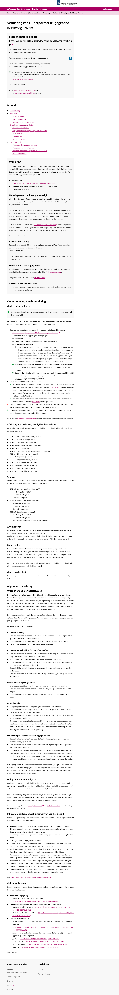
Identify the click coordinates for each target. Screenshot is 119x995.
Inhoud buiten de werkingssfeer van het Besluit (29, 151)
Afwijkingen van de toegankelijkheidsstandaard (29, 131)
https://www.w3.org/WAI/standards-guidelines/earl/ (39, 947)
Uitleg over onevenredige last (23, 148)
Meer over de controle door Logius (22, 79)
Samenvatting (15, 111)
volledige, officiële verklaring (24, 90)
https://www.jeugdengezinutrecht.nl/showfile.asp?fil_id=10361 (36, 333)
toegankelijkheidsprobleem (25, 93)
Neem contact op (54, 272)
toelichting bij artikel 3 (54, 806)
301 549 (55, 387)
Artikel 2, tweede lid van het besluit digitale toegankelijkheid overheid (31, 877)
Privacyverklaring (44, 974)
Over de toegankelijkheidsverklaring (17, 971)
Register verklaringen (40, 9)
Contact (10, 989)
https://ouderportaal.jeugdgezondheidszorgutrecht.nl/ (34, 183)
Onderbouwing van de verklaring (22, 125)
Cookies (40, 970)
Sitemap (10, 981)
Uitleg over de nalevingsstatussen (24, 145)
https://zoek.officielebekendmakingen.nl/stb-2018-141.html (35, 901)
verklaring (36, 402)
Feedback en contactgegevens (23, 122)
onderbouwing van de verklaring (45, 225)
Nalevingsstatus (18, 116)
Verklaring (13, 114)
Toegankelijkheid (13, 977)
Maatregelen (17, 136)
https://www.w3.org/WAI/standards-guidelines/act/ (48, 944)
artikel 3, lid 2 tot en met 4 (36, 806)
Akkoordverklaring (19, 119)
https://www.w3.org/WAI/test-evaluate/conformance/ (44, 942)
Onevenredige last (19, 139)
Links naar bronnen (19, 154)
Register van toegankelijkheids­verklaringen (27, 13)
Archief (10, 985)
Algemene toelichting (17, 142)
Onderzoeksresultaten (20, 128)
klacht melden (40, 278)
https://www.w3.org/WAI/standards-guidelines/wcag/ (40, 939)
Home (9, 13)
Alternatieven (17, 134)
